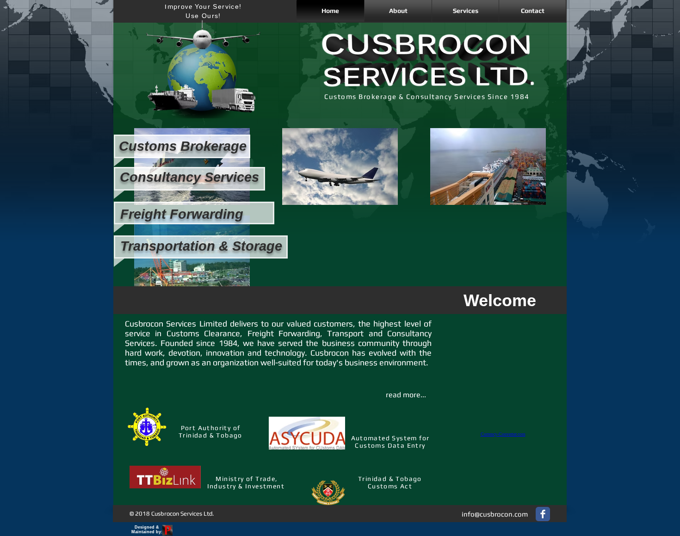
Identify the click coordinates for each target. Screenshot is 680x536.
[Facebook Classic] (543, 514)
